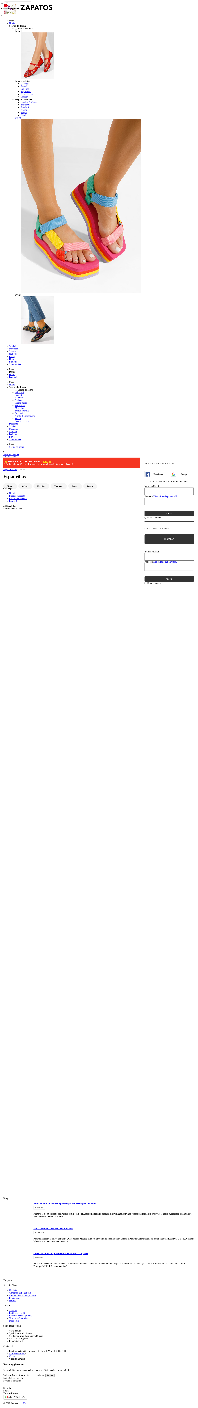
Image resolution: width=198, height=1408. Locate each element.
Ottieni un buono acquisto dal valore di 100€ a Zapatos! (60, 1253)
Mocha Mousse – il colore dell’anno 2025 (53, 1228)
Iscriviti (50, 1375)
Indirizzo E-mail (152, 486)
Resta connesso (154, 517)
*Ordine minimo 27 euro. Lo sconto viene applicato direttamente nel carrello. (39, 464)
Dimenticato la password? (165, 496)
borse (45, 461)
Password (149, 496)
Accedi (169, 513)
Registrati (169, 539)
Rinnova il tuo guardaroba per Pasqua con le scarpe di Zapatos (64, 1203)
